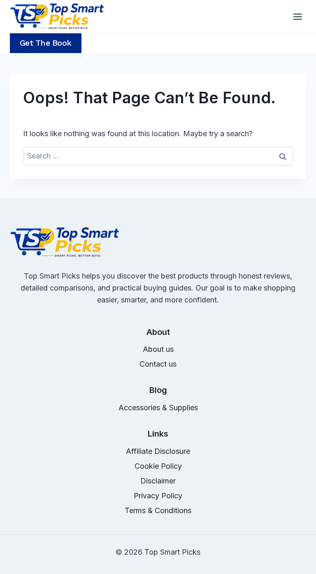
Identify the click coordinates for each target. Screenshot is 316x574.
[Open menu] (297, 16)
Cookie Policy (158, 466)
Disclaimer (158, 480)
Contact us (158, 364)
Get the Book (46, 43)
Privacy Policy (158, 495)
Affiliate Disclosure (158, 451)
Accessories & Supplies (158, 407)
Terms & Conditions (158, 510)
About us (158, 349)
